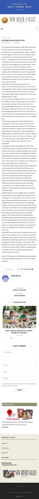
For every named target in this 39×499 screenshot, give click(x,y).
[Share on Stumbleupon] (30, 269)
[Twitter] (19, 10)
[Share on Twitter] (22, 269)
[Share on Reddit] (28, 269)
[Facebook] (16, 10)
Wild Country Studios (27, 492)
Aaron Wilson (15, 276)
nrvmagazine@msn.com (9, 465)
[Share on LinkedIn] (26, 269)
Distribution (19, 7)
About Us (11, 7)
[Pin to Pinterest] (24, 269)
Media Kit (29, 7)
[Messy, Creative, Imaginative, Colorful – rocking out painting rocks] (19, 317)
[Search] (37, 29)
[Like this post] (19, 269)
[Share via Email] (32, 269)
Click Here (5, 427)
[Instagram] (22, 10)
